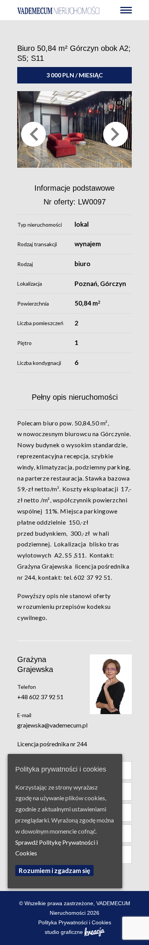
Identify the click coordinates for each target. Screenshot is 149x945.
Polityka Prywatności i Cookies (74, 922)
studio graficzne (64, 932)
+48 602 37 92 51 (40, 696)
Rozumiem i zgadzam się (54, 871)
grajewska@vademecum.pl (52, 725)
